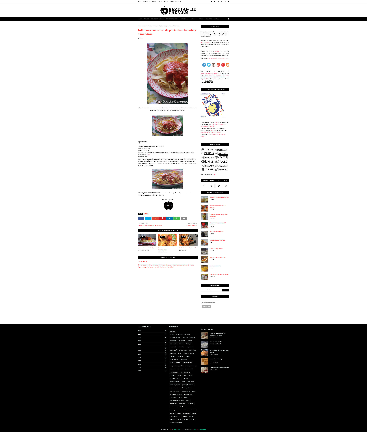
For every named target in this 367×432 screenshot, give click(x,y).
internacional (174, 359)
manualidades (190, 366)
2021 (152, 334)
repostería (173, 397)
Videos (166, 1)
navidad (172, 375)
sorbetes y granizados (188, 410)
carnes (190, 340)
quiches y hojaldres (176, 394)
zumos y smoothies (176, 422)
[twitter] (215, 1)
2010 (152, 371)
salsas (186, 397)
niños (179, 375)
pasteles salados (175, 378)
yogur (192, 419)
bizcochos (173, 340)
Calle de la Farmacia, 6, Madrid (211, 132)
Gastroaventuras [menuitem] (212, 19)
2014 (152, 358)
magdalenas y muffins (177, 366)
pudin (194, 391)
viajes (179, 419)
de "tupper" (173, 350)
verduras (172, 419)
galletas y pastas (189, 353)
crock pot (173, 347)
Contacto (146, 1)
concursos (173, 344)
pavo (183, 381)
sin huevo (173, 407)
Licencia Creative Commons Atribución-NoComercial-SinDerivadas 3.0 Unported (215, 77)
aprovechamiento (175, 337)
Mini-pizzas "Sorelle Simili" (217, 257)
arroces (185, 337)
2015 (152, 354)
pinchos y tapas (175, 385)
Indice (139, 1)
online (213, 130)
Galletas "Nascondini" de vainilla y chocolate (217, 334)
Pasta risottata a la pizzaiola (187, 248)
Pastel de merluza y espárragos (215, 360)
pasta (143, 26)
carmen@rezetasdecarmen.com (217, 58)
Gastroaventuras (175, 1)
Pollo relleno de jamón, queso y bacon (219, 351)
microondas (174, 372)
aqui (148, 155)
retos (180, 397)
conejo (181, 344)
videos (186, 419)
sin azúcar (182, 403)
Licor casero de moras (216, 231)
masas (180, 369)
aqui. (216, 122)
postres (188, 388)
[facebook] (211, 1)
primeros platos (174, 391)
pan (185, 375)
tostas (194, 413)
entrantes (173, 353)
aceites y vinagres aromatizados (180, 334)
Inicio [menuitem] (140, 19)
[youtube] (225, 1)
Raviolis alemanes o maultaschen (164, 249)
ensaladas (192, 350)
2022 (152, 331)
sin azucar (173, 403)
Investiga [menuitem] (183, 19)
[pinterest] (221, 1)
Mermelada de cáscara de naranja (217, 207)
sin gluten (191, 403)
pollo (182, 388)
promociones (186, 391)
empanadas (183, 350)
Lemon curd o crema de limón (218, 274)
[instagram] (218, 1)
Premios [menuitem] (193, 19)
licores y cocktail (187, 363)
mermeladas (189, 369)
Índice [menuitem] (146, 19)
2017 (152, 348)
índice (217, 51)
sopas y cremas (175, 410)
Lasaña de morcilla (215, 342)
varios (185, 416)
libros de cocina (175, 363)
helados (172, 356)
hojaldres (180, 356)
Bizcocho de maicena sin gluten (219, 197)
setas (188, 400)
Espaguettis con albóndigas (146, 248)
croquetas (181, 347)
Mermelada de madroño (217, 240)
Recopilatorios (157, 1)
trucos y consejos (175, 416)
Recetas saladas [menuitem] (157, 19)
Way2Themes (177, 429)
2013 (152, 361)
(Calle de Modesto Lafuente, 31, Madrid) (213, 125)
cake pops (182, 340)
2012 (152, 364)
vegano (191, 416)
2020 (152, 337)
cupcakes (190, 347)
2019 (152, 341)
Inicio (139, 26)
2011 (152, 367)
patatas (185, 378)
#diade (172, 331)
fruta (179, 353)
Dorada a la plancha (215, 249)
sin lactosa (181, 407)
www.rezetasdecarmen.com (210, 73)
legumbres (184, 359)
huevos (188, 356)
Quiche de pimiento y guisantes (219, 367)
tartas (179, 413)
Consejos (188, 344)
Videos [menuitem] (201, 19)
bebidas (192, 337)
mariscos (173, 369)
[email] (228, 1)
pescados (191, 381)
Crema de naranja (215, 266)
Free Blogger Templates (198, 429)
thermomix (186, 413)
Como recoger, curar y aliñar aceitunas (218, 215)
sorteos (172, 413)
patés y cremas (174, 381)
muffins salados (185, 372)
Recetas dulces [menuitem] (171, 19)
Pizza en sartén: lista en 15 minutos (217, 224)
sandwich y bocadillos (177, 400)
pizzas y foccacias (187, 385)
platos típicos (174, 388)
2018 (152, 344)
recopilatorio (188, 394)
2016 (152, 351)
